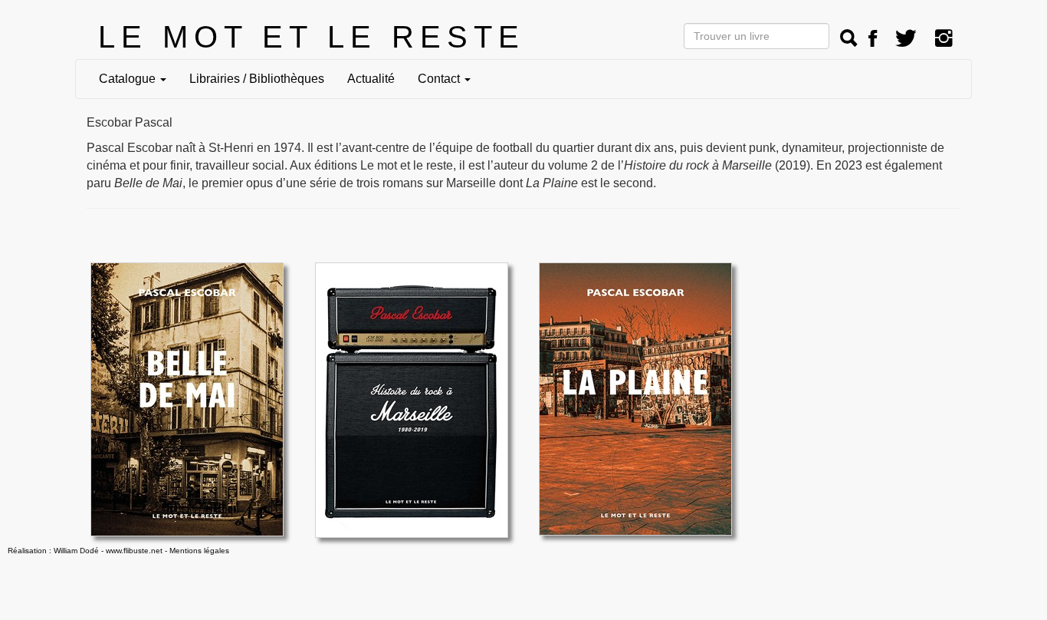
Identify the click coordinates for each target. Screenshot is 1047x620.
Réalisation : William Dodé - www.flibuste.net (85, 550)
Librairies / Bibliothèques (256, 78)
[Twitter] (906, 38)
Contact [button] (440, 78)
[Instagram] (944, 38)
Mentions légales (199, 550)
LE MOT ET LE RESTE (311, 37)
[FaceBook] (872, 38)
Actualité (371, 78)
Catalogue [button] (129, 78)
